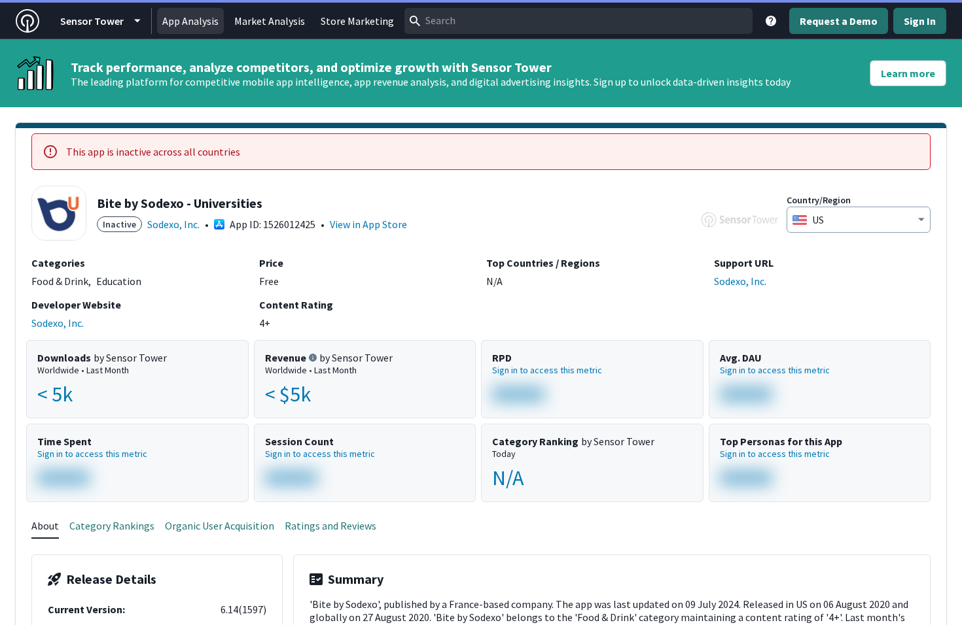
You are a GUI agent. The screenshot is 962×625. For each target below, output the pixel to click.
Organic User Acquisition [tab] (219, 525)
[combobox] (578, 21)
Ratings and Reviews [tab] (330, 525)
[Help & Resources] (771, 21)
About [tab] (45, 525)
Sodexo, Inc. (173, 224)
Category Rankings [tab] (111, 525)
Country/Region (819, 200)
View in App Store (368, 224)
